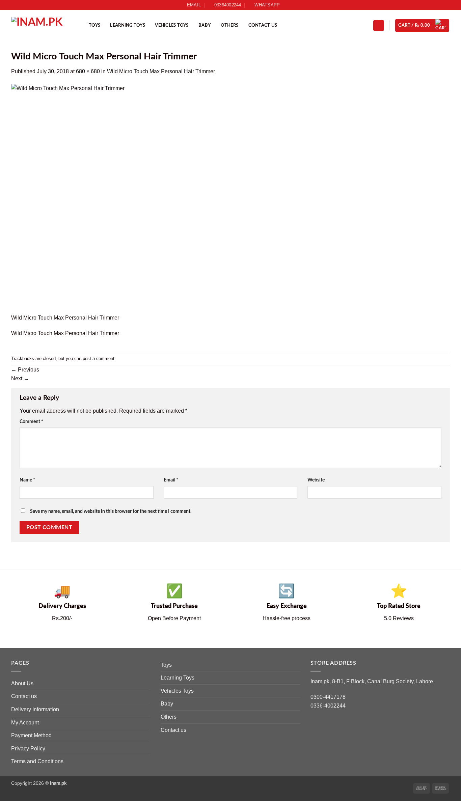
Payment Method (31, 735)
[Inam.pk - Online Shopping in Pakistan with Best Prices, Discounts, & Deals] (45, 25)
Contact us (262, 25)
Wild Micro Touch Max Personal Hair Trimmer (161, 71)
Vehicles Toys (171, 25)
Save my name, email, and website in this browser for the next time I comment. (110, 511)
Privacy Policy (28, 748)
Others (230, 25)
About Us (22, 683)
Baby (204, 25)
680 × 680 (88, 71)
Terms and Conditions (37, 761)
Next (20, 378)
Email (171, 479)
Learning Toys (127, 25)
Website (316, 479)
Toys (94, 25)
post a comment (98, 358)
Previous (25, 369)
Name (27, 479)
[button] (378, 25)
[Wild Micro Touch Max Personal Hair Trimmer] (126, 198)
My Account (25, 722)
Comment (31, 421)
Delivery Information (35, 709)
